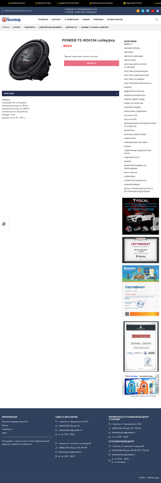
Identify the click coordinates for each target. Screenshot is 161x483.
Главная (43, 19)
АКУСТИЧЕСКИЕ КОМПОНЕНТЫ (137, 83)
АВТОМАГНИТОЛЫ (132, 48)
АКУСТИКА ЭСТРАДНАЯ (134, 79)
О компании (72, 19)
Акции (86, 19)
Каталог (56, 19)
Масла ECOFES (130, 119)
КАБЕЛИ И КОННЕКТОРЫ (134, 95)
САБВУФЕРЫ (29, 27)
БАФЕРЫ (128, 87)
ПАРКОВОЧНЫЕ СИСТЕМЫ (135, 142)
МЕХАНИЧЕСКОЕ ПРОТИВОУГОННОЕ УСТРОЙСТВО (140, 125)
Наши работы (115, 19)
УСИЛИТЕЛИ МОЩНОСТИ (135, 180)
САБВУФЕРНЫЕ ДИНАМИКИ (50, 27)
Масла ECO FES (130, 115)
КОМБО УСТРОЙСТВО (133, 103)
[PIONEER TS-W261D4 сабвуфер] (30, 59)
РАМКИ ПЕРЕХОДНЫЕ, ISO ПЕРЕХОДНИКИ (135, 167)
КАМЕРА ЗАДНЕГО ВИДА (134, 99)
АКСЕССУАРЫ (130, 60)
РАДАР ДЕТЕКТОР (131, 157)
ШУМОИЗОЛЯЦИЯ (132, 184)
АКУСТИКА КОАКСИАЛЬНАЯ (136, 71)
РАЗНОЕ (127, 161)
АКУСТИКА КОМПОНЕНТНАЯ (136, 75)
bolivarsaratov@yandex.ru (70, 430)
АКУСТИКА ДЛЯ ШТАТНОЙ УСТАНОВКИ (135, 65)
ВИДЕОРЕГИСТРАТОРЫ (134, 91)
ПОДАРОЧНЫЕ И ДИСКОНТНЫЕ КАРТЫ (137, 152)
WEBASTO (128, 44)
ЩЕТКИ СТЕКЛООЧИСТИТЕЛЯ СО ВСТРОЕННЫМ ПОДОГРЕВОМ (138, 190)
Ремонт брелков (130, 172)
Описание (9, 93)
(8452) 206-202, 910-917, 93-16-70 (18, 11)
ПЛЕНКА (127, 146)
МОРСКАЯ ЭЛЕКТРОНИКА (135, 134)
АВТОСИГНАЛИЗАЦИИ (133, 56)
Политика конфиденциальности (15, 421)
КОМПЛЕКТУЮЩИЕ (132, 107)
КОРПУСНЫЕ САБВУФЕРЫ (135, 111)
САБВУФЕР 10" (71, 27)
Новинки (98, 19)
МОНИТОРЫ (129, 130)
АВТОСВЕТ (128, 52)
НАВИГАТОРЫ (130, 138)
